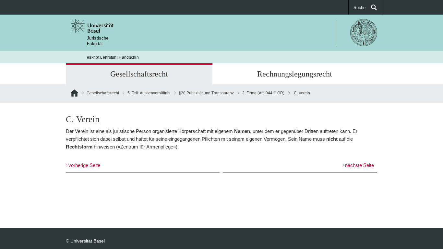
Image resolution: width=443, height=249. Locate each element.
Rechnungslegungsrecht (294, 74)
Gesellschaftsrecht (139, 74)
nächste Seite (359, 165)
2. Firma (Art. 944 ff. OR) (263, 92)
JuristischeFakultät (98, 40)
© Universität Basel (85, 240)
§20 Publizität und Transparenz (206, 92)
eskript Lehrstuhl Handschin (113, 57)
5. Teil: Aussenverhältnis (148, 92)
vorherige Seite (84, 165)
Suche (359, 7)
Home (74, 94)
